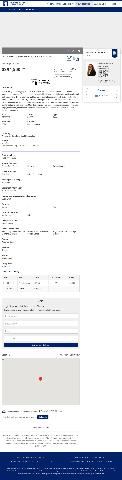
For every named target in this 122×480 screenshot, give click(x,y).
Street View (75, 355)
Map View (64, 355)
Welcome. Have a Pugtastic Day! (60, 4)
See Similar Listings (63, 76)
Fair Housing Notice (104, 461)
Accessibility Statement (79, 461)
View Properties (84, 5)
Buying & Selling (102, 5)
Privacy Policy (98, 457)
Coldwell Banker (22, 457)
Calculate (43, 417)
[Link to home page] (15, 4)
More (115, 5)
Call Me (102, 90)
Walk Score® (44, 427)
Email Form (103, 96)
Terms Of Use (81, 457)
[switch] (67, 50)
